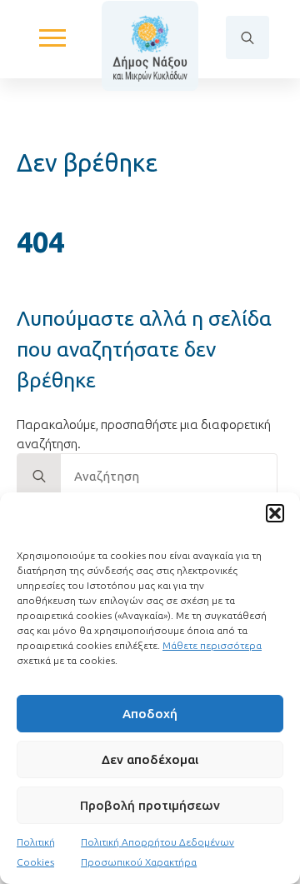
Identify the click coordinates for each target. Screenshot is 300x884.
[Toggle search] (247, 37)
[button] (275, 513)
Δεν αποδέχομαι (150, 759)
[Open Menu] (52, 37)
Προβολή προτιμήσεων (150, 805)
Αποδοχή (150, 714)
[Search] (39, 475)
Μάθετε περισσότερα (212, 645)
